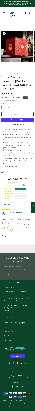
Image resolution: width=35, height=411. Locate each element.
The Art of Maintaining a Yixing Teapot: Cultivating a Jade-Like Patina (16, 300)
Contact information (14, 406)
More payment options (17, 124)
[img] (6, 209)
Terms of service (18, 403)
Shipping (3, 100)
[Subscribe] (29, 275)
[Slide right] (22, 73)
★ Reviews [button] (33, 207)
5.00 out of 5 (22, 183)
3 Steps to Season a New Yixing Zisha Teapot (15, 293)
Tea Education (8, 331)
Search (6, 327)
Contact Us (7, 340)
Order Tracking (8, 336)
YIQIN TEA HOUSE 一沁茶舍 (15, 400)
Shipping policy (28, 403)
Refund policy (28, 400)
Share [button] (5, 172)
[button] (4, 13)
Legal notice (24, 406)
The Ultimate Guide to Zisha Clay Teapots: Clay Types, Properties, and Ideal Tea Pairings (17, 308)
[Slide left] (13, 73)
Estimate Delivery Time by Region (14, 323)
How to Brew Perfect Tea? (12, 287)
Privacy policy (8, 403)
